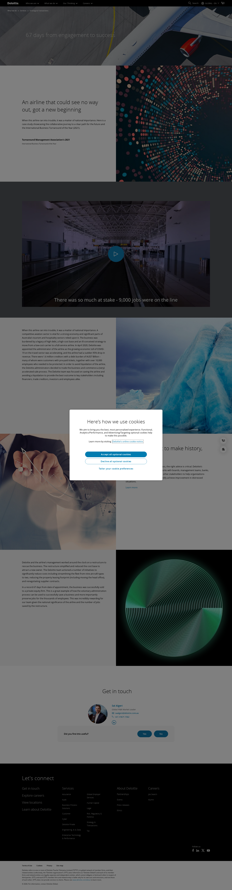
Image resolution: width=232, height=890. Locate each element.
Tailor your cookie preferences (116, 468)
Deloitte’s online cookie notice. (127, 441)
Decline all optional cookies (116, 461)
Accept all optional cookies (116, 454)
